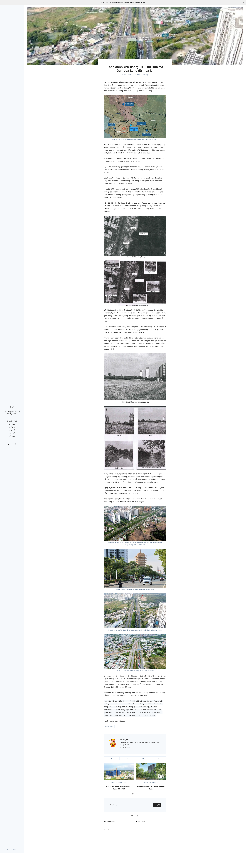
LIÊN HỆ (12, 430)
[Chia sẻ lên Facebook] (127, 758)
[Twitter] (9, 444)
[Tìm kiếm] (15, 444)
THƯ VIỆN (12, 427)
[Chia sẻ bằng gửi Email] (158, 758)
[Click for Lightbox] (135, 116)
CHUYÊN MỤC (12, 421)
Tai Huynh (124, 740)
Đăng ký (157, 805)
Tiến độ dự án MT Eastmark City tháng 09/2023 (118, 788)
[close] (243, 2)
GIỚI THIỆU (12, 433)
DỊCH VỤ (12, 424)
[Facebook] (12, 444)
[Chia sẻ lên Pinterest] (143, 758)
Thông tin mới (109, 726)
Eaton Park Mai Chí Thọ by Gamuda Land (151, 788)
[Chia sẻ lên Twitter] (111, 758)
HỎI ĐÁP (12, 436)
